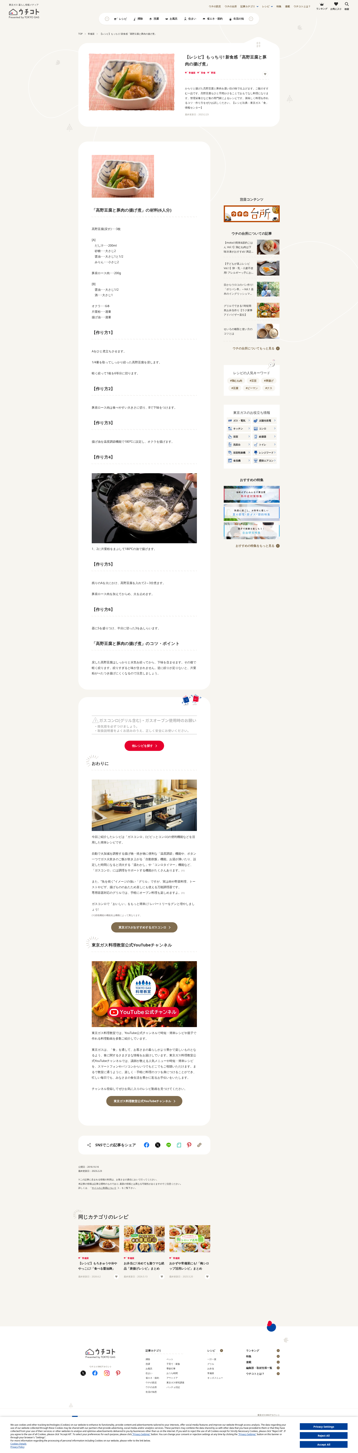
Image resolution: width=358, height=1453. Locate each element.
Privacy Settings (323, 1426)
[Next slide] (251, 18)
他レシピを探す (142, 746)
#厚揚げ (269, 380)
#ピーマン (252, 388)
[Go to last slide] (107, 18)
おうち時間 (172, 1373)
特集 (279, 6)
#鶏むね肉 (236, 380)
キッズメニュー (215, 1377)
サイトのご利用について (104, 1187)
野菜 (213, 72)
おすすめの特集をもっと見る (255, 546)
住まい (192, 18)
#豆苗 (253, 380)
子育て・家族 (173, 1363)
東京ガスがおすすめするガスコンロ (142, 927)
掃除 (140, 18)
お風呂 (174, 18)
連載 (287, 6)
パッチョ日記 (173, 1387)
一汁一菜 (211, 1359)
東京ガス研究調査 (175, 1382)
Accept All (323, 1444)
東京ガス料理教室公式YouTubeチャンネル (142, 1101)
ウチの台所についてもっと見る (253, 348)
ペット (170, 1359)
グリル (210, 1363)
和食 (203, 72)
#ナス (268, 388)
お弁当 (210, 1368)
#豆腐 (234, 388)
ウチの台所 (151, 1387)
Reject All (324, 1435)
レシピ (265, 6)
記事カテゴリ (248, 6)
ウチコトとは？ (302, 6)
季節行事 (171, 1368)
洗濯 (156, 18)
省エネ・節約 (215, 18)
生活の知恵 (239, 18)
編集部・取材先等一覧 (259, 1368)
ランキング (252, 1350)
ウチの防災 (151, 1382)
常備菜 (192, 72)
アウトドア (172, 1377)
